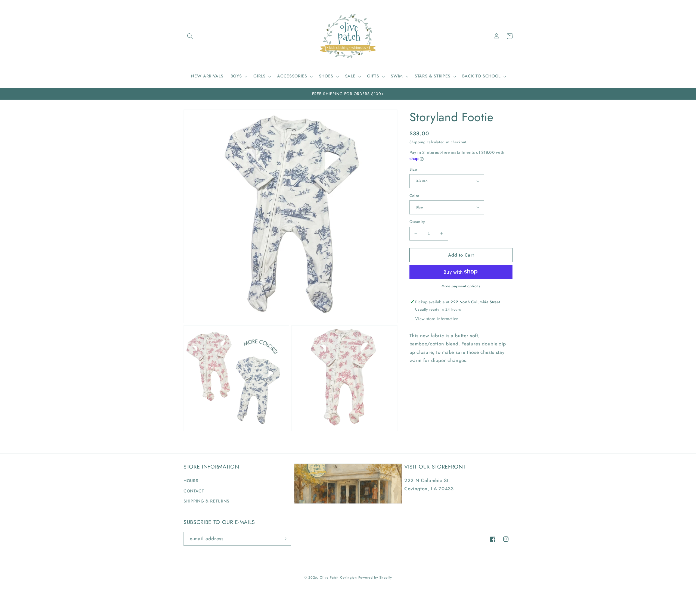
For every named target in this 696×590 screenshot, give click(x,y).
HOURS (191, 481)
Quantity (417, 221)
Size (413, 169)
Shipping (417, 142)
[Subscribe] (284, 539)
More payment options (461, 286)
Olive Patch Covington (338, 577)
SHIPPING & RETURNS (206, 501)
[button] (190, 36)
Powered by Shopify (375, 577)
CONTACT (194, 491)
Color (414, 195)
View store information (437, 318)
